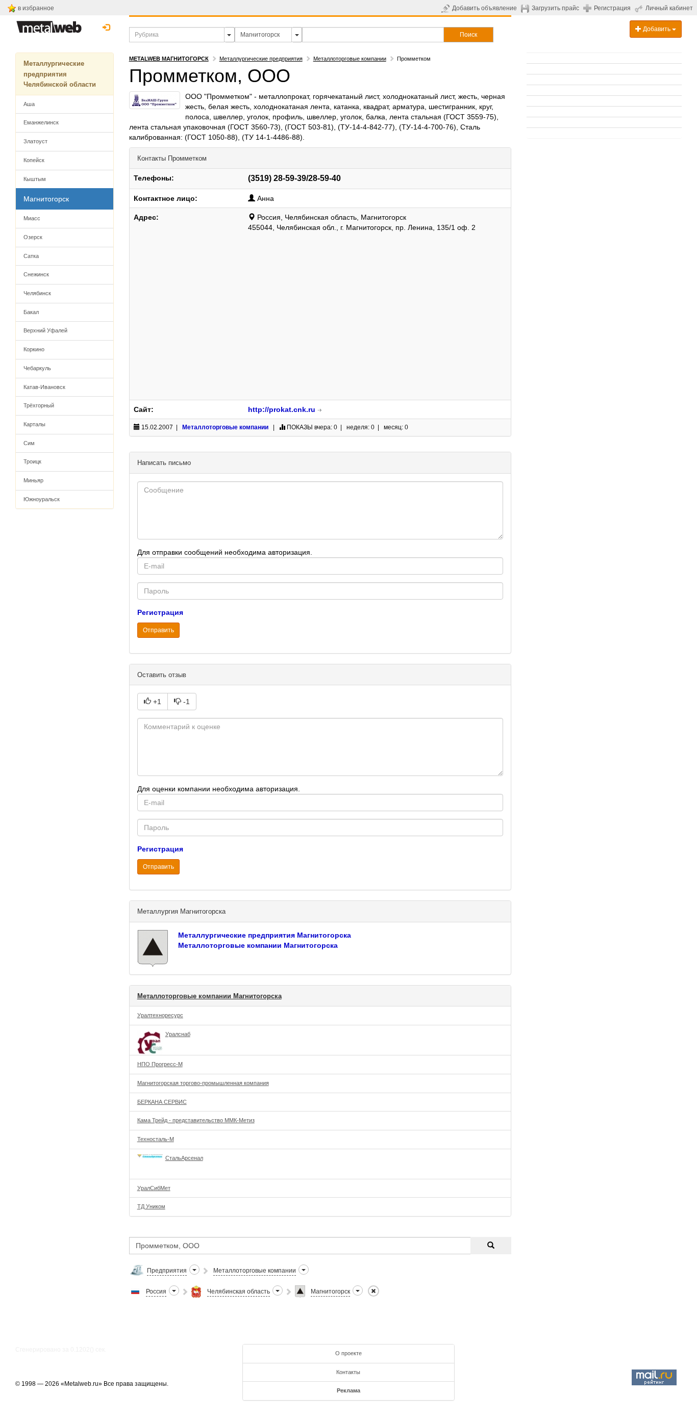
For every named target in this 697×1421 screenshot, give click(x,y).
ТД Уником (151, 1206)
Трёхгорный (38, 405)
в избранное (36, 8)
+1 (156, 701)
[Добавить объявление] (446, 8)
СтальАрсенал (184, 1158)
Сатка (31, 256)
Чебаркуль (37, 368)
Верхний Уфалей (45, 330)
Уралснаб (177, 1034)
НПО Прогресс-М (160, 1064)
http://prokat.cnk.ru (281, 409)
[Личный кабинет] (640, 8)
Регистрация (612, 8)
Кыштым (34, 179)
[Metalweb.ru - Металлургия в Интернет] (49, 24)
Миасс (31, 218)
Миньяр (33, 480)
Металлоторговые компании (349, 59)
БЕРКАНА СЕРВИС (162, 1102)
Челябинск (37, 293)
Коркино (33, 349)
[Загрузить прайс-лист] (526, 8)
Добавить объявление (484, 8)
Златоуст (35, 141)
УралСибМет (153, 1188)
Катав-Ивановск (44, 387)
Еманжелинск (41, 122)
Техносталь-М (155, 1139)
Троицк (32, 461)
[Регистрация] (588, 8)
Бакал (31, 312)
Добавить (656, 29)
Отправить (158, 630)
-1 (185, 701)
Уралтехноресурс (160, 1015)
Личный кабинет (669, 8)
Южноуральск (41, 499)
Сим (29, 443)
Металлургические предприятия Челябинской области (59, 74)
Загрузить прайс (555, 8)
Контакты (348, 1372)
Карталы (34, 424)
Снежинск (36, 274)
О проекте (348, 1353)
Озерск (32, 237)
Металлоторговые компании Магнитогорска (258, 945)
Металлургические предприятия (261, 59)
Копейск (33, 160)
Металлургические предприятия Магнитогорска (264, 935)
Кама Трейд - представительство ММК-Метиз (196, 1120)
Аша (29, 104)
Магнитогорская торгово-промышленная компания (203, 1083)
